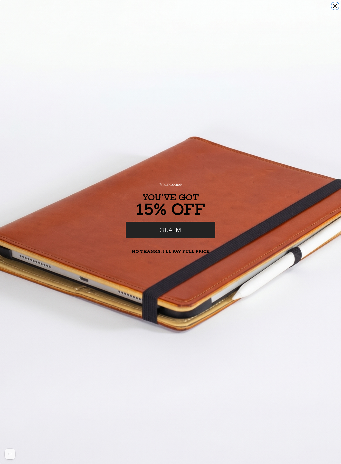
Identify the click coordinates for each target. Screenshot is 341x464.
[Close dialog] (335, 6)
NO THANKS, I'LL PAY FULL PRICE (170, 251)
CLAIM (170, 230)
